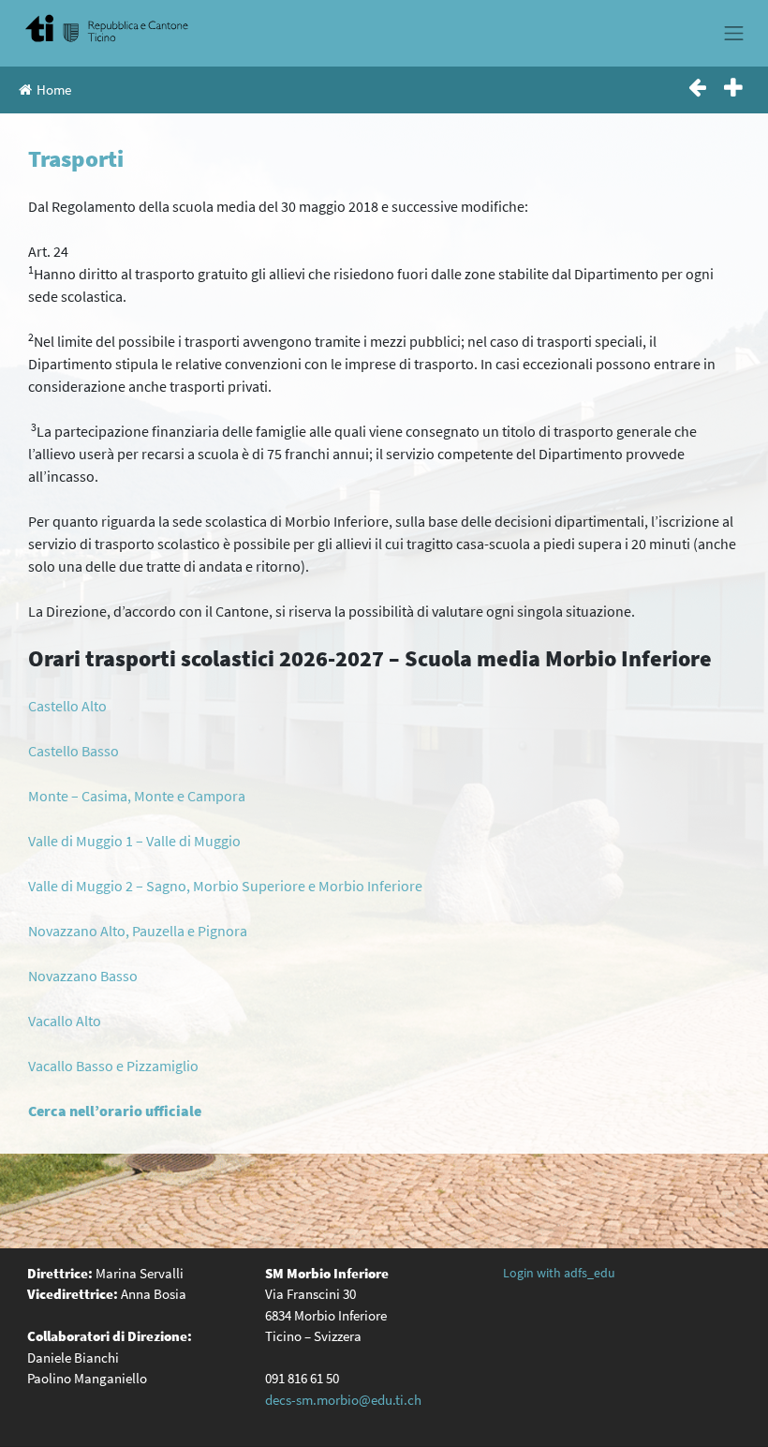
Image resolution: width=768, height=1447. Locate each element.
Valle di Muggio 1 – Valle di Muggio (134, 840)
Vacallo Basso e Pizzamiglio (113, 1065)
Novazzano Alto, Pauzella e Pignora (137, 930)
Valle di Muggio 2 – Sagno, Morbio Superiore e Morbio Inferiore (225, 885)
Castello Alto (67, 705)
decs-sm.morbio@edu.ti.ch (343, 1400)
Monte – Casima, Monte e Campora (136, 795)
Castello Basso (73, 750)
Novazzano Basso (83, 975)
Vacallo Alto (64, 1020)
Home (54, 89)
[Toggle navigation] (734, 33)
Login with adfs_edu (559, 1272)
